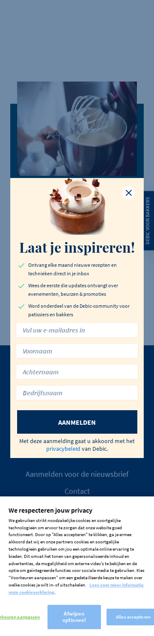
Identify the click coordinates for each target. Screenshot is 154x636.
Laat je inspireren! (77, 247)
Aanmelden (77, 422)
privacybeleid (63, 448)
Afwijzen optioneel (74, 617)
